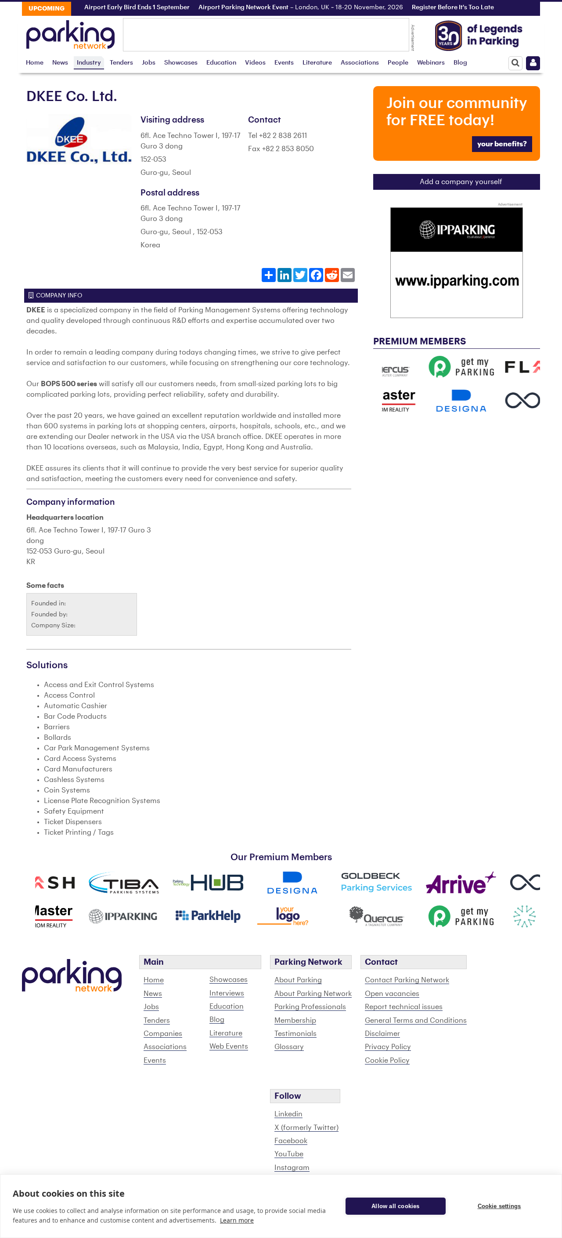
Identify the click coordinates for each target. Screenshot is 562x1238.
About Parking (298, 980)
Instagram (292, 1167)
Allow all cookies (395, 1206)
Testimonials (295, 1033)
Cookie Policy (387, 1060)
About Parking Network (313, 993)
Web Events (228, 1046)
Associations (360, 62)
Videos (255, 62)
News (60, 62)
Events (284, 62)
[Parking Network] (70, 32)
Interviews (226, 993)
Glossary (289, 1046)
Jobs (148, 62)
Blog (460, 62)
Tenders (121, 62)
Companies (163, 1033)
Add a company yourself (461, 181)
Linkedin (288, 1114)
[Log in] (533, 63)
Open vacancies (392, 993)
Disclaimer (382, 1033)
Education (221, 62)
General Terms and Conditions (416, 1020)
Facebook (290, 1140)
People (398, 62)
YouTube (288, 1154)
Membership (295, 1020)
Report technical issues (404, 1006)
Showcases (181, 62)
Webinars (431, 62)
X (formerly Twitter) (306, 1127)
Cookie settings (499, 1206)
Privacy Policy (388, 1046)
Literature (317, 62)
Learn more (237, 1220)
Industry (89, 62)
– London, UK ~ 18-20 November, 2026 (284, 7)
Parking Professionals (310, 1006)
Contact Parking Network (407, 980)
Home (34, 62)
